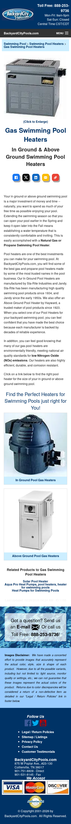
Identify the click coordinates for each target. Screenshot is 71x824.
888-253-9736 (61, 8)
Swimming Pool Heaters (46, 43)
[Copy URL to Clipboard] (55, 177)
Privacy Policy (32, 741)
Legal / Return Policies (38, 732)
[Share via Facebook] (16, 177)
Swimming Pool (15, 43)
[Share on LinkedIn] (35, 177)
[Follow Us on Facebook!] (28, 725)
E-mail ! (28, 626)
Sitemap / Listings (34, 737)
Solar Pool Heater (35, 581)
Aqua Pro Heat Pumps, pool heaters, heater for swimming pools (36, 585)
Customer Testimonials (38, 751)
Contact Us (30, 746)
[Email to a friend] (45, 177)
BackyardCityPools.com (21, 33)
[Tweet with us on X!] (35, 725)
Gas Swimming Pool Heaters (24, 46)
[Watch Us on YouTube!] (43, 725)
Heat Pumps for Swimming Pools (35, 590)
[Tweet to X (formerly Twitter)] (26, 177)
